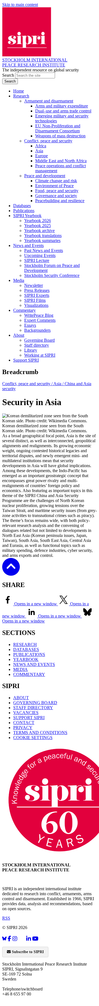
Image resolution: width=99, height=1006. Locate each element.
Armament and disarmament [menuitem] (48, 101)
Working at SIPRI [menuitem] (39, 355)
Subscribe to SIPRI (27, 952)
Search (8, 75)
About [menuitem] (18, 335)
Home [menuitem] (18, 91)
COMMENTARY (29, 674)
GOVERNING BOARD (35, 702)
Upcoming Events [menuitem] (40, 255)
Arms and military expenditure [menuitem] (61, 106)
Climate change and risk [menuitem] (56, 180)
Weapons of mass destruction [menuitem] (60, 135)
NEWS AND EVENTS (34, 664)
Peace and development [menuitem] (44, 175)
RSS (6, 918)
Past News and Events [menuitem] (43, 250)
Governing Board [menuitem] (39, 340)
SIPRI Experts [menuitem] (36, 295)
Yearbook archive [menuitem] (39, 230)
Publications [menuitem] (23, 210)
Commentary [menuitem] (24, 310)
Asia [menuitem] (39, 150)
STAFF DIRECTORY (33, 707)
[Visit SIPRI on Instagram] (14, 938)
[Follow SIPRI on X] (21, 939)
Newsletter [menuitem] (33, 285)
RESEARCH (25, 644)
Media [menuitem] (18, 280)
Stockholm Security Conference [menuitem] (51, 275)
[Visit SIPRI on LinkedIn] (28, 938)
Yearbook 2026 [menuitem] (37, 220)
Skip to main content (20, 4)
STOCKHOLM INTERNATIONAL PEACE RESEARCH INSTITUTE (34, 62)
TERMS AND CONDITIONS (40, 732)
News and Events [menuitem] (28, 245)
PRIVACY (22, 727)
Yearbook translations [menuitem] (43, 235)
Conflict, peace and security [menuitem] (48, 140)
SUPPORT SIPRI (29, 717)
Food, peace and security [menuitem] (56, 190)
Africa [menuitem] (40, 145)
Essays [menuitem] (30, 325)
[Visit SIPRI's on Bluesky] (4, 938)
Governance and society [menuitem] (56, 195)
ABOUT (21, 697)
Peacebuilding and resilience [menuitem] (59, 200)
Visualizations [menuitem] (36, 305)
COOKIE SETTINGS (33, 737)
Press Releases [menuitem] (37, 290)
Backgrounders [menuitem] (37, 330)
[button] (11, 572)
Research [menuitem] (21, 96)
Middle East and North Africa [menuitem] (61, 160)
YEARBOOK (25, 659)
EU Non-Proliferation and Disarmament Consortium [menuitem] (57, 128)
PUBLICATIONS (29, 654)
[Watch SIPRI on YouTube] (35, 938)
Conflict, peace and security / (27, 383)
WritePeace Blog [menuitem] (38, 315)
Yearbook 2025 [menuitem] (37, 225)
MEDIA (20, 669)
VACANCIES (25, 712)
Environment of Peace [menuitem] (54, 185)
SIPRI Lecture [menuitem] (36, 260)
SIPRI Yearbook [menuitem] (27, 215)
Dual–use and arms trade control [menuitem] (63, 111)
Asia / (59, 383)
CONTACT (23, 722)
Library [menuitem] (30, 350)
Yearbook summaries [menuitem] (42, 240)
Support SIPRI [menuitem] (26, 360)
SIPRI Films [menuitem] (35, 300)
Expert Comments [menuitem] (40, 320)
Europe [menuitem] (41, 155)
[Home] (26, 55)
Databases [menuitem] (22, 205)
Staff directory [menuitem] (36, 345)
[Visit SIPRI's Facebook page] (9, 938)
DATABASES (26, 649)
